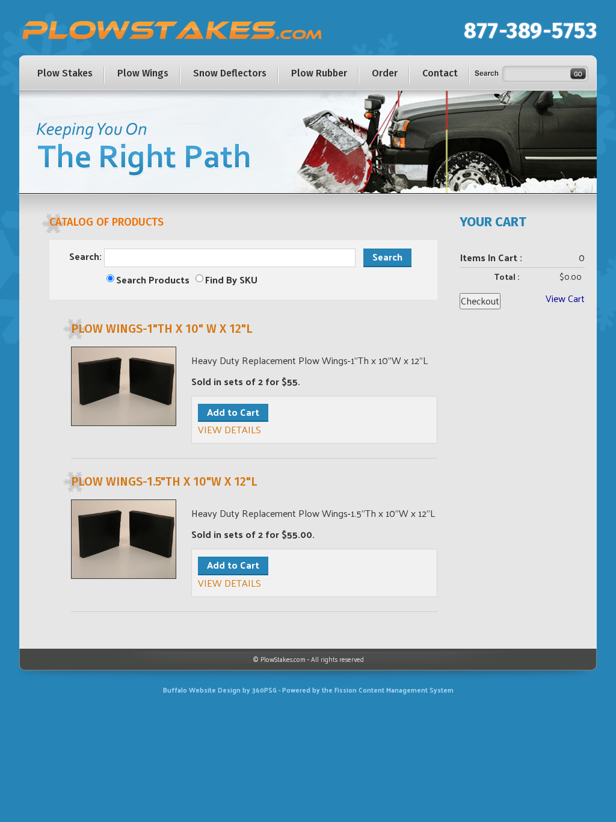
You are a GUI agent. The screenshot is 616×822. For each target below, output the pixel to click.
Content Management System (406, 690)
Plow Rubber (319, 73)
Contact (440, 73)
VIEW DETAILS (229, 429)
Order (385, 73)
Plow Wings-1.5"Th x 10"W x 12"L (164, 481)
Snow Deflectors (229, 73)
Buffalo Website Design (202, 690)
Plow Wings (142, 73)
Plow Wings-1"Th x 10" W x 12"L (162, 328)
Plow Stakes (65, 73)
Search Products (152, 280)
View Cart (565, 298)
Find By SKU (231, 280)
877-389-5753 (530, 30)
